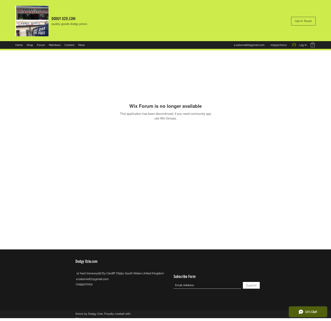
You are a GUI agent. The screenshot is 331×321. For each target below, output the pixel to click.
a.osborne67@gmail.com (249, 45)
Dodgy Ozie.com (86, 261)
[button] (313, 44)
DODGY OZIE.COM (63, 18)
